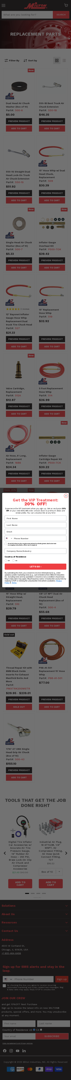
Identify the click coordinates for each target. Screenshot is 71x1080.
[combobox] (9, 538)
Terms (14, 583)
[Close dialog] (66, 496)
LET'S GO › (35, 566)
